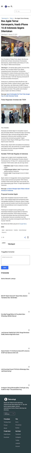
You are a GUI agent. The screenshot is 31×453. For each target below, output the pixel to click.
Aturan (5, 428)
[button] (2, 6)
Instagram (18, 437)
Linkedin (17, 443)
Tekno (11, 18)
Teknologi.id (5, 18)
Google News (23, 224)
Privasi (5, 425)
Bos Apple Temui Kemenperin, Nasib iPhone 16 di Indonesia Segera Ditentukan (22, 18)
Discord (17, 446)
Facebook (18, 434)
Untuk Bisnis (7, 434)
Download (6, 437)
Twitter (17, 440)
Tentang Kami (7, 422)
